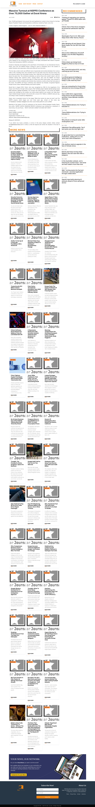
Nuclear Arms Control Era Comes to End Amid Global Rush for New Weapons (33, 635)
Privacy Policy (73, 794)
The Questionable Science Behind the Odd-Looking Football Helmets (51, 680)
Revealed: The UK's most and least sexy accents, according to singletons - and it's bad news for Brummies (34, 681)
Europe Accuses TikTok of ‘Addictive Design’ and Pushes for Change (34, 548)
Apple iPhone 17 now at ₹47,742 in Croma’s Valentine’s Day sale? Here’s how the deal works (51, 200)
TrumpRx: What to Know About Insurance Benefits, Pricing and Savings (34, 591)
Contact (78, 794)
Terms (67, 794)
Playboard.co (29, 95)
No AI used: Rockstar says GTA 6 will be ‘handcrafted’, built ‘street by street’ (17, 421)
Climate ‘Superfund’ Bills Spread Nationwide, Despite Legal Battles (51, 725)
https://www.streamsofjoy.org (21, 117)
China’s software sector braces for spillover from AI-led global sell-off (16, 332)
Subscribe (47, 797)
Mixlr (50, 101)
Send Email (15, 114)
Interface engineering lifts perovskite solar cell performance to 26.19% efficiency (51, 591)
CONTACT (40, 4)
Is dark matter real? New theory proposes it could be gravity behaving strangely (51, 155)
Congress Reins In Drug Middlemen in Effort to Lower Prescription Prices (33, 421)
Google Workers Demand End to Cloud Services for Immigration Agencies (16, 591)
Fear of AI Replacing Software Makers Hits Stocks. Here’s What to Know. (34, 506)
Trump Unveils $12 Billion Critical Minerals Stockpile (16, 288)
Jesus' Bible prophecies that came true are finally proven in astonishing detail (33, 378)
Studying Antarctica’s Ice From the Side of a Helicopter (17, 635)
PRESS (34, 4)
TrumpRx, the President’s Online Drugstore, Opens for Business (17, 464)
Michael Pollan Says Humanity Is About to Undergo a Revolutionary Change (34, 244)
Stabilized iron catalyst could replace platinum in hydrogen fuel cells (51, 548)
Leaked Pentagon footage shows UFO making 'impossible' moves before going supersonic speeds (51, 378)
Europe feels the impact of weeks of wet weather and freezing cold (51, 289)
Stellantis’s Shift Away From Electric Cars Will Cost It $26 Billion (51, 464)
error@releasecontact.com (16, 124)
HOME (20, 4)
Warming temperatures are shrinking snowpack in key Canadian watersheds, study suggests (51, 333)
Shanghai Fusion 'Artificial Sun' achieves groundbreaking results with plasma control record (51, 244)
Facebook (13, 101)
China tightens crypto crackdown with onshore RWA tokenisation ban (17, 378)
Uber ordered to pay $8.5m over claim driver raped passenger (17, 506)
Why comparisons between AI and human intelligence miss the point (17, 548)
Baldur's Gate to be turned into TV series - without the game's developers (17, 725)
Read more (14, 174)
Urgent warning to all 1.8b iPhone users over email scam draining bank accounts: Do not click (51, 636)
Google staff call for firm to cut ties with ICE (34, 463)
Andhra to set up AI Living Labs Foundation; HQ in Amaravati (17, 243)
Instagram (24, 101)
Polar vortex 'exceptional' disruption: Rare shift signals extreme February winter (34, 289)
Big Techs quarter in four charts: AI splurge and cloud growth (17, 680)
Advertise (84, 794)
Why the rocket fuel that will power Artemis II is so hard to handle (51, 506)
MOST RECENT (27, 4)
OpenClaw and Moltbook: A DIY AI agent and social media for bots (33, 154)
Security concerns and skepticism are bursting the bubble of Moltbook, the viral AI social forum (17, 200)
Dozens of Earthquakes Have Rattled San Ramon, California (50, 421)
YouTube (18, 101)
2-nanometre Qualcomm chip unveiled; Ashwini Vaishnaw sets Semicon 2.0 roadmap (33, 333)
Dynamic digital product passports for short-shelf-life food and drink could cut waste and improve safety (17, 155)
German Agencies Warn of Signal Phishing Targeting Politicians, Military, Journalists (34, 200)
